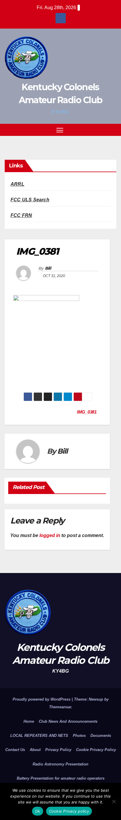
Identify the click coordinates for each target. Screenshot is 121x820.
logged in (49, 535)
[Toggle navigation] (59, 130)
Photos (79, 735)
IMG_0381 (87, 411)
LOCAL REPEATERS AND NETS (39, 735)
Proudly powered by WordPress (42, 699)
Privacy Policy (58, 749)
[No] (114, 801)
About (35, 749)
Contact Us (15, 749)
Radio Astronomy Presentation (60, 764)
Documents (100, 735)
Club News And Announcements (68, 721)
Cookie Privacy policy (69, 811)
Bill (48, 268)
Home (28, 721)
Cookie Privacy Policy (96, 749)
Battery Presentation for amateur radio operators (61, 778)
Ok (37, 811)
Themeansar (60, 707)
